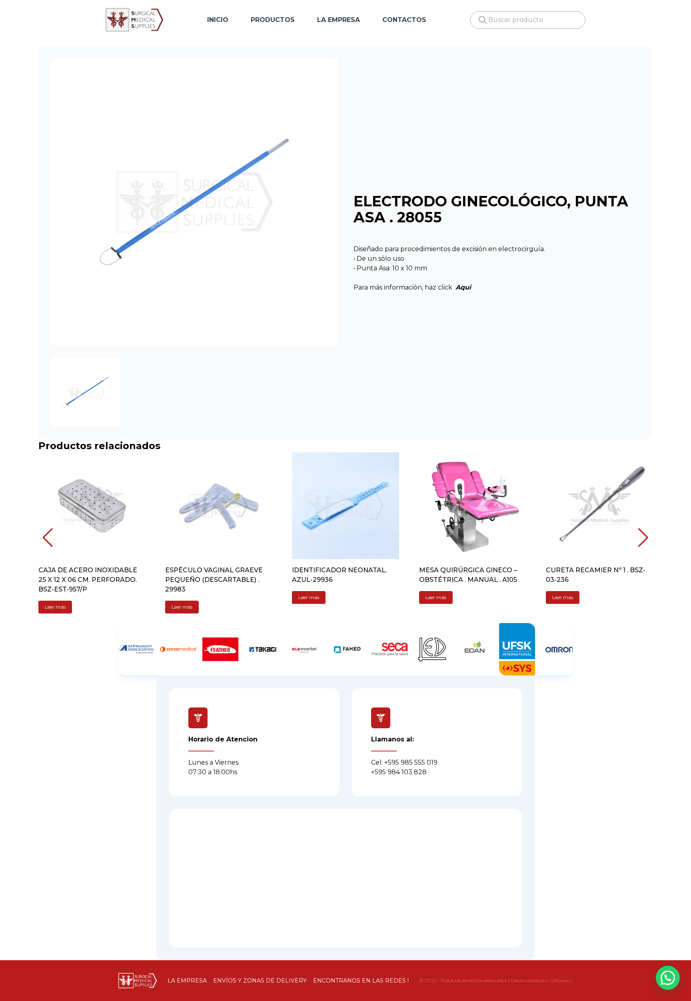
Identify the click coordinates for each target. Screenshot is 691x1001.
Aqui (463, 287)
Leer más (55, 607)
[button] (47, 537)
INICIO (217, 20)
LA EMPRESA (338, 20)
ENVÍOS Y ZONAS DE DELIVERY (260, 980)
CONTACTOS (404, 20)
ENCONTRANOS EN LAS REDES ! (361, 980)
